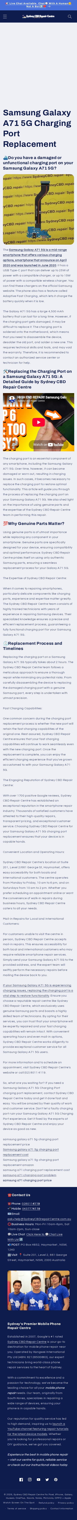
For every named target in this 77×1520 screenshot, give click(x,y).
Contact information (61, 1509)
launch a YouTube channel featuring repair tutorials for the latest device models (37, 1429)
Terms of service (16, 1509)
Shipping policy (38, 1509)
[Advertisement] (38, 62)
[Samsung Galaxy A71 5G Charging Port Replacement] (38, 209)
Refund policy (46, 1503)
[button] (5, 16)
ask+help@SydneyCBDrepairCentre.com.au (39, 1219)
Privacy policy (66, 1503)
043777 (31, 1208)
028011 (31, 1203)
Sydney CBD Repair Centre (27, 1341)
